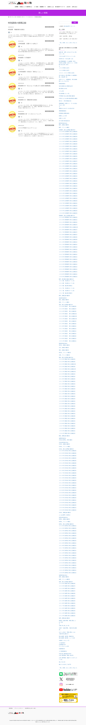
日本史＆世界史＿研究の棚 (65, 439)
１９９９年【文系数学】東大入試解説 (68, 198)
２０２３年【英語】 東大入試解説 (68, 313)
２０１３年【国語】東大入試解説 (67, 391)
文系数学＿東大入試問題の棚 (66, 129)
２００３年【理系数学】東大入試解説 (68, 264)
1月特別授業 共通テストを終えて (28, 43)
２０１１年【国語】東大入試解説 (67, 396)
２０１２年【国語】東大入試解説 (67, 393)
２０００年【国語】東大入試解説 (67, 418)
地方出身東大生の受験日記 (66, 86)
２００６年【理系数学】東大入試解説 (68, 256)
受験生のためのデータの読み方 (66, 108)
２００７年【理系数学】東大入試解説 (68, 254)
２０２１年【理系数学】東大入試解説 (68, 222)
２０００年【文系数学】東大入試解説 (68, 195)
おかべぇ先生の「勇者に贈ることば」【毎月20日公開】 (67, 633)
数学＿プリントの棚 (64, 127)
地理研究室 (62, 575)
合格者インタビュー (64, 640)
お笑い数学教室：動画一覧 (66, 655)
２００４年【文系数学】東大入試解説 (68, 185)
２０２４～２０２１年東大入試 (66, 72)
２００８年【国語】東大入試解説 (67, 401)
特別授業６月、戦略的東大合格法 (27, 99)
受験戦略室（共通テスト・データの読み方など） (68, 104)
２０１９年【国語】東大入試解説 (67, 376)
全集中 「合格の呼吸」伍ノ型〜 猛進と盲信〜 (68, 38)
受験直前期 (62, 83)
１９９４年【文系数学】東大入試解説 (68, 210)
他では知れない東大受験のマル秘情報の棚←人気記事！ (68, 76)
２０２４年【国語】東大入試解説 (67, 364)
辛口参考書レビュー (64, 93)
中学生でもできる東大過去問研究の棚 (68, 98)
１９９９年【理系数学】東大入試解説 (68, 271)
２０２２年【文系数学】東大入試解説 (68, 141)
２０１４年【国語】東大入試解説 (67, 388)
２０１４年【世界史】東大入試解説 (67, 552)
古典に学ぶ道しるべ (64, 625)
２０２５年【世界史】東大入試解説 (67, 528)
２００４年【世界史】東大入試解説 (67, 562)
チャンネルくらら (64, 646)
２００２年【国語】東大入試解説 (67, 413)
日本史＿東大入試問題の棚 (66, 449)
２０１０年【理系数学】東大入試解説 (68, 246)
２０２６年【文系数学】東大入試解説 (68, 131)
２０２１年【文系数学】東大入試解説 (68, 143)
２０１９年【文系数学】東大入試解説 (68, 148)
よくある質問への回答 (64, 515)
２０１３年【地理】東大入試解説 (67, 615)
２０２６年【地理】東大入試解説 (67, 583)
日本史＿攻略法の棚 (64, 444)
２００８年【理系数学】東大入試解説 (68, 251)
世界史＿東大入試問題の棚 (66, 524)
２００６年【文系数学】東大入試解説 (68, 180)
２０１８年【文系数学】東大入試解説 (68, 151)
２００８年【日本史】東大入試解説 (67, 490)
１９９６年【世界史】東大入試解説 (67, 565)
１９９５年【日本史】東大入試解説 (67, 505)
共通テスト (62, 118)
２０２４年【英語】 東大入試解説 (67, 311)
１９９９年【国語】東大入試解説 (67, 421)
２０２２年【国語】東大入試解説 (67, 369)
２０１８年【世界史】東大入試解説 (67, 545)
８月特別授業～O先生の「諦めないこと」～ (30, 71)
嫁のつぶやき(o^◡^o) (65, 664)
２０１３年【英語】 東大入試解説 (67, 333)
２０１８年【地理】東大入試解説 (67, 603)
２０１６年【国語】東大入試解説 (67, 383)
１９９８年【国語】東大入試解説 (67, 423)
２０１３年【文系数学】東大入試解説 (68, 163)
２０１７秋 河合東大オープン (66, 288)
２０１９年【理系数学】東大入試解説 (68, 227)
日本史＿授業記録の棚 (65, 512)
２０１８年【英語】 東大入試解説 (67, 326)
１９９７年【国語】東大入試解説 (67, 425)
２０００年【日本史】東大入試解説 (67, 500)
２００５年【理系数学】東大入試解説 (68, 259)
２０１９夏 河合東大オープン (66, 280)
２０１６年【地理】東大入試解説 (67, 608)
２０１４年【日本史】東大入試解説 (67, 480)
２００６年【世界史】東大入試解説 (67, 560)
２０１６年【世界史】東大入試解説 (67, 550)
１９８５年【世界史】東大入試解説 (67, 572)
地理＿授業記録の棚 (64, 618)
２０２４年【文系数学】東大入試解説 (68, 136)
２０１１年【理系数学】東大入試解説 (68, 244)
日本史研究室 (63, 442)
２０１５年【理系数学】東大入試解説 (68, 237)
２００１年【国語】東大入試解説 (67, 416)
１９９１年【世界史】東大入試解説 (67, 570)
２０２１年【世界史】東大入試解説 (67, 538)
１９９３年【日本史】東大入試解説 (67, 510)
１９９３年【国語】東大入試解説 (67, 430)
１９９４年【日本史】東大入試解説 (67, 507)
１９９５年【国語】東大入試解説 (67, 428)
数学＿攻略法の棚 (64, 124)
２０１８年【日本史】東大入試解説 (67, 470)
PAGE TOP (83, 702)
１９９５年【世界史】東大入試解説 (67, 567)
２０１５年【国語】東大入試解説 (67, 386)
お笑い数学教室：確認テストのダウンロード (68, 658)
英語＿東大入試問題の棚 (65, 304)
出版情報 (62, 648)
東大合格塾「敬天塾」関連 (66, 636)
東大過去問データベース (69, 26)
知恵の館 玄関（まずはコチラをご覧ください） (68, 53)
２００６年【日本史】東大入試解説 (67, 492)
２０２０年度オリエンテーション (27, 128)
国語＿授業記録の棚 (64, 435)
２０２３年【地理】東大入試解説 (67, 590)
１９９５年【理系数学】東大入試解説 (68, 276)
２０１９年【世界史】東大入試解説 (67, 543)
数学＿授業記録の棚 (64, 295)
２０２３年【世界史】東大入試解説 (67, 533)
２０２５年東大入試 (64, 70)
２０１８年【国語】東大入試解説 (67, 378)
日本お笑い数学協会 (64, 653)
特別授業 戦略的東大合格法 (16, 29)
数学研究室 (62, 123)
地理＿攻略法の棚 (64, 576)
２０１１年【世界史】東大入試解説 (67, 557)
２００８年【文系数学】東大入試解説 (68, 176)
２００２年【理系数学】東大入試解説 (68, 266)
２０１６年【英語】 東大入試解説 (67, 331)
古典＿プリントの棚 (64, 355)
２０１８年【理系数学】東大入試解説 (68, 229)
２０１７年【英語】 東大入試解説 (67, 328)
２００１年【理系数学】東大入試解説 (68, 269)
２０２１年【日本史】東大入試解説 (67, 463)
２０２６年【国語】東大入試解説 (67, 359)
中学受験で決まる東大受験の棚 (67, 96)
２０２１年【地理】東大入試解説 (67, 595)
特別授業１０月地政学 (24, 57)
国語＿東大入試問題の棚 (65, 357)
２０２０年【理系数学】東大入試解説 (68, 224)
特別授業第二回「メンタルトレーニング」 (30, 114)
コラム (61, 91)
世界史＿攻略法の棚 (64, 519)
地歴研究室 (62, 438)
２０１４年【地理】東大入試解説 (67, 613)
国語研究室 (62, 343)
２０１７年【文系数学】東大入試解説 (68, 153)
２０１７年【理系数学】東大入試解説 (68, 232)
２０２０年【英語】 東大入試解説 (67, 321)
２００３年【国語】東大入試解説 (67, 411)
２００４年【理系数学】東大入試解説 (68, 261)
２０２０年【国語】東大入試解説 (67, 374)
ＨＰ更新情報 (63, 651)
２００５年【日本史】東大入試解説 (67, 495)
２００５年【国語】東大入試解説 (67, 406)
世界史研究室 (63, 517)
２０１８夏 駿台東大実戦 (65, 285)
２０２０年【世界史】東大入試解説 (67, 540)
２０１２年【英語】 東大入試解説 (67, 336)
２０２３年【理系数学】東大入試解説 (68, 219)
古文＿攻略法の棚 (64, 347)
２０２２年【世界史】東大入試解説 (67, 535)
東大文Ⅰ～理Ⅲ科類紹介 (65, 100)
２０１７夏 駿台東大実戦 (65, 293)
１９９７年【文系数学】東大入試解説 (68, 203)
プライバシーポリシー (18, 708)
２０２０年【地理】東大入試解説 (67, 598)
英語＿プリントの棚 (64, 302)
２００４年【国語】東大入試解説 (67, 408)
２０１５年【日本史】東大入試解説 (67, 477)
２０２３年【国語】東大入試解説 (67, 366)
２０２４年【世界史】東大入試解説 (67, 530)
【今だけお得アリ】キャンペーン (67, 56)
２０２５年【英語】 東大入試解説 (67, 308)
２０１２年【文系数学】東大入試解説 (68, 166)
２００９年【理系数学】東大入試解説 (68, 249)
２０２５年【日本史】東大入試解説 (67, 453)
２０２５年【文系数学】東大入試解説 (68, 133)
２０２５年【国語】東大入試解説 (67, 361)
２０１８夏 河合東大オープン (66, 283)
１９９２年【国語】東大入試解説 (67, 433)
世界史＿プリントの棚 (64, 521)
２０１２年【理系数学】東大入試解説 (68, 242)
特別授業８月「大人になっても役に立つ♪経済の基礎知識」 (34, 85)
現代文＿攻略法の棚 (64, 345)
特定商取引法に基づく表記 (30, 708)
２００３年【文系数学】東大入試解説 (68, 188)
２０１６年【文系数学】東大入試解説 (68, 156)
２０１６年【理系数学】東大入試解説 (68, 234)
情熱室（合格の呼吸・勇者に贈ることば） (67, 621)
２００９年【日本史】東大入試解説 (67, 487)
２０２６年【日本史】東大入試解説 (67, 450)
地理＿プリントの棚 (64, 579)
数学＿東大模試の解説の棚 (66, 279)
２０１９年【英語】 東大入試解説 (67, 323)
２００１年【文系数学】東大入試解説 (68, 193)
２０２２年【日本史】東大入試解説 (67, 460)
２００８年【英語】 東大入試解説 (67, 338)
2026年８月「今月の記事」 (66, 58)
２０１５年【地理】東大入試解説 (67, 610)
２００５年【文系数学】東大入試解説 (68, 183)
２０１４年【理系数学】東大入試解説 (68, 239)
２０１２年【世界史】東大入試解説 (67, 555)
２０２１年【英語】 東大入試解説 (68, 318)
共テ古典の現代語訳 (64, 120)
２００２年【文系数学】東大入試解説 (68, 190)
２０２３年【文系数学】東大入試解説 (68, 138)
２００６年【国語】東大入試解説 (67, 403)
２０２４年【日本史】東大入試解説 (67, 455)
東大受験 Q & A (63, 88)
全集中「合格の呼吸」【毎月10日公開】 (68, 628)
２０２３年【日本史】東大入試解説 (67, 458)
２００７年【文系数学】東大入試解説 (68, 178)
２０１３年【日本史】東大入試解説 (67, 482)
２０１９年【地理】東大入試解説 (67, 600)
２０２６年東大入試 (64, 67)
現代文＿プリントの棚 (65, 352)
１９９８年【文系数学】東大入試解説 (68, 200)
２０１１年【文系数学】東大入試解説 (68, 168)
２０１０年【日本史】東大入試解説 (67, 485)
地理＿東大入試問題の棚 (65, 581)
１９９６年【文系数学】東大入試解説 (68, 208)
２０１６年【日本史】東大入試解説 (67, 475)
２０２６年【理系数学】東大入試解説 (68, 217)
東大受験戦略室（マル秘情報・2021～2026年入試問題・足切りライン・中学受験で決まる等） (68, 63)
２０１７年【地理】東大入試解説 (67, 605)
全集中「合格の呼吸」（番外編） (66, 36)
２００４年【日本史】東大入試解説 (67, 497)
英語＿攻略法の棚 (64, 299)
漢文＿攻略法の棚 (64, 350)
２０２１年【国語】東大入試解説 (67, 371)
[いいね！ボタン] (9, 32)
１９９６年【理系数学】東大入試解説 (68, 274)
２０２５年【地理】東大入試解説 (67, 585)
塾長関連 (11, 708)
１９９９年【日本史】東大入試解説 (67, 502)
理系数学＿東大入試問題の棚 (66, 215)
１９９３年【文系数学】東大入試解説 (68, 213)
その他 (61, 642)
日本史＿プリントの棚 (64, 446)
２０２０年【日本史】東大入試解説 (67, 465)
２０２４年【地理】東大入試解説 (67, 588)
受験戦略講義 (62, 110)
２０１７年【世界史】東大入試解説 (67, 547)
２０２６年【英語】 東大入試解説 (67, 306)
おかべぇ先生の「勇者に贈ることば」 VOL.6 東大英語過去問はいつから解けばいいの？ (68, 33)
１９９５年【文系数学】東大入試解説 (68, 205)
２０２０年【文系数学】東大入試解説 (68, 146)
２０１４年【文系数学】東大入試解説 (68, 161)
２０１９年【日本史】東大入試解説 (67, 468)
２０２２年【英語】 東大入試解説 (68, 316)
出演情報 (62, 644)
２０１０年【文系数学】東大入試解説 (68, 171)
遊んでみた (62, 661)
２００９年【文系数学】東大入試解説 (68, 173)
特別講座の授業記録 (49, 26)
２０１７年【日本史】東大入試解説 (67, 472)
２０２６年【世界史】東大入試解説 (67, 525)
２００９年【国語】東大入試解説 (67, 398)
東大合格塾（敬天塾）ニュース (67, 638)
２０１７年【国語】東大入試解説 (67, 381)
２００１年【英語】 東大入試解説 (67, 341)
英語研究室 (62, 298)
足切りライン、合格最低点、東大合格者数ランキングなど (68, 80)
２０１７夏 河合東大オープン (66, 290)
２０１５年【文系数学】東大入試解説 (68, 158)
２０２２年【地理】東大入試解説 (67, 593)
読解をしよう (63, 115)
